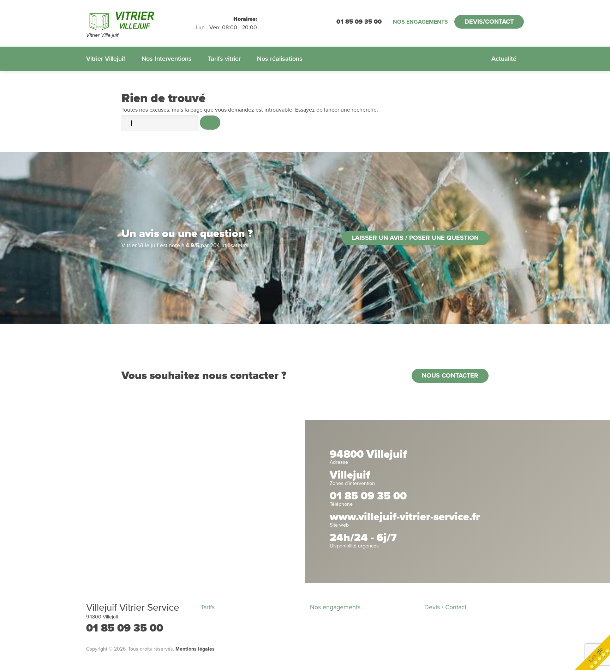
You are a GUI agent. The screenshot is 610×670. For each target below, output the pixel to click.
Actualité (503, 59)
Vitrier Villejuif (105, 59)
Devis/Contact (489, 21)
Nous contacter (450, 375)
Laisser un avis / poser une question (415, 238)
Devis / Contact (445, 607)
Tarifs (208, 607)
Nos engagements (420, 21)
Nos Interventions (167, 59)
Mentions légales (195, 649)
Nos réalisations (280, 59)
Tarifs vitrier (224, 59)
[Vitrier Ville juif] (141, 19)
